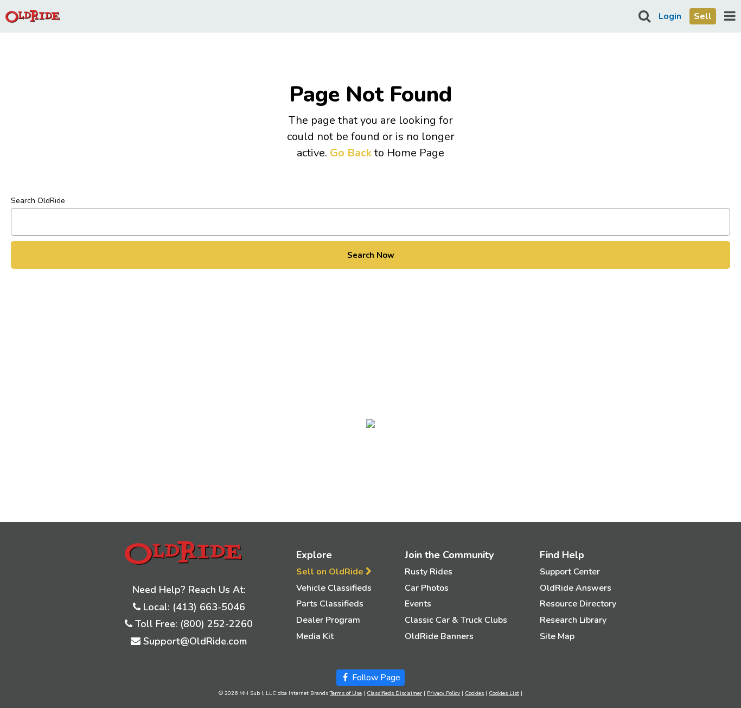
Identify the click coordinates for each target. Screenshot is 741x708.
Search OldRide (38, 200)
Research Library (573, 620)
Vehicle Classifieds (334, 588)
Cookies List (504, 693)
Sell (703, 16)
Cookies (474, 693)
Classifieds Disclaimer (394, 693)
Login (670, 16)
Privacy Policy (443, 693)
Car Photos (427, 588)
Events (418, 604)
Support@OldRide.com (195, 641)
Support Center (570, 572)
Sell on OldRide (331, 572)
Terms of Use (346, 693)
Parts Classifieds (329, 604)
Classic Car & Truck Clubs (456, 620)
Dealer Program (328, 620)
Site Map (557, 636)
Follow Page (375, 678)
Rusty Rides (428, 572)
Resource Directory (578, 604)
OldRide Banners (439, 636)
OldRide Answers (575, 588)
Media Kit (315, 636)
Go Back (351, 153)
